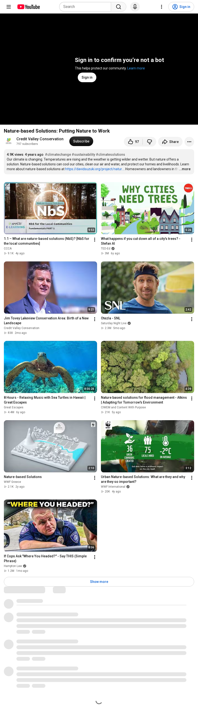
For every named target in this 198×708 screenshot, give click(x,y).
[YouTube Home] (28, 6)
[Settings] (161, 7)
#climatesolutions (110, 154)
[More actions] (189, 142)
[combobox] (86, 7)
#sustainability (83, 154)
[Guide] (9, 7)
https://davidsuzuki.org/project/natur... (94, 169)
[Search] (118, 7)
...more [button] (185, 169)
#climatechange (58, 154)
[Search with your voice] (135, 7)
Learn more (136, 68)
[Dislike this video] (149, 142)
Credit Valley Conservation (40, 139)
